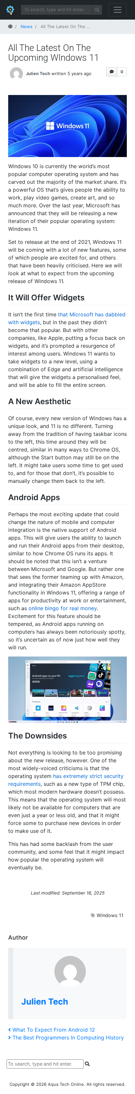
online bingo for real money (63, 608)
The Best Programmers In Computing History (68, 1037)
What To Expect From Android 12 (53, 1029)
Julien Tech (38, 73)
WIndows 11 (110, 915)
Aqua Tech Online (66, 1084)
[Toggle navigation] (117, 9)
